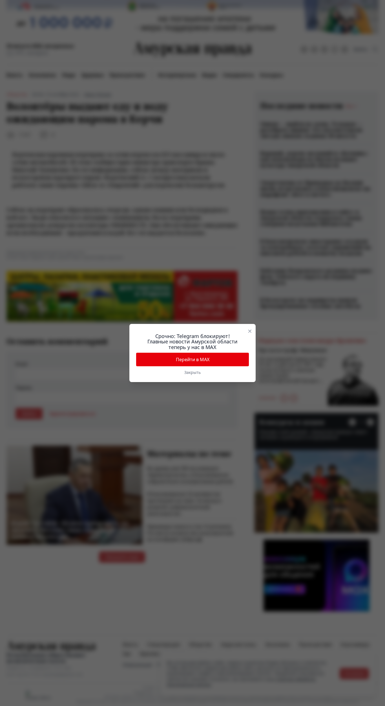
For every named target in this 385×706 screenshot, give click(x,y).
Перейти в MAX (192, 359)
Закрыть (192, 372)
